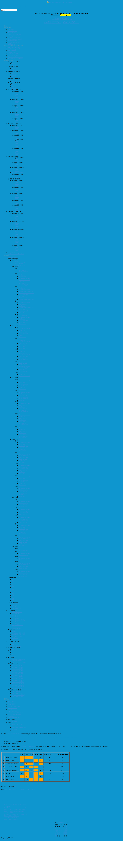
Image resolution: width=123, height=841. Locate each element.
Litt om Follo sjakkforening (12, 816)
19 (59, 832)
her (15, 786)
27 (61, 834)
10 (56, 830)
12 (59, 830)
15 (65, 830)
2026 (63, 822)
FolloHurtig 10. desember (71, 23)
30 (67, 834)
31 (56, 836)
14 (63, 830)
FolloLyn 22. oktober (69, 21)
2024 (17, 733)
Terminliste (7, 806)
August (60, 822)
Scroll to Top (4, 839)
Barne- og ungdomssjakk (11, 819)
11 (58, 830)
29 (65, 834)
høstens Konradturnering (28, 746)
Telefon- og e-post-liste (10, 817)
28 (63, 834)
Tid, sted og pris (8, 812)
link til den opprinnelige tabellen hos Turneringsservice (20, 789)
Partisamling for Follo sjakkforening (14, 809)
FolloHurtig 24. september (52, 23)
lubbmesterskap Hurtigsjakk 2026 (62, 19)
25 (58, 834)
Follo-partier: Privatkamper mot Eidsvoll (15, 804)
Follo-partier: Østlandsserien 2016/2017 (15, 814)
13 (61, 830)
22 (65, 832)
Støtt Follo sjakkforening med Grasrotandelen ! (17, 808)
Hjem (8, 733)
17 (56, 832)
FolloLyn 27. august (53, 21)
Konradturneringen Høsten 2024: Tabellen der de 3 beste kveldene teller (39, 737)
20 (61, 832)
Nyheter (13, 733)
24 (56, 834)
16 (67, 830)
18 (58, 832)
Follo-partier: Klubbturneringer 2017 (14, 811)
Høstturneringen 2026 (61, 18)
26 (59, 834)
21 (63, 832)
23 (67, 832)
